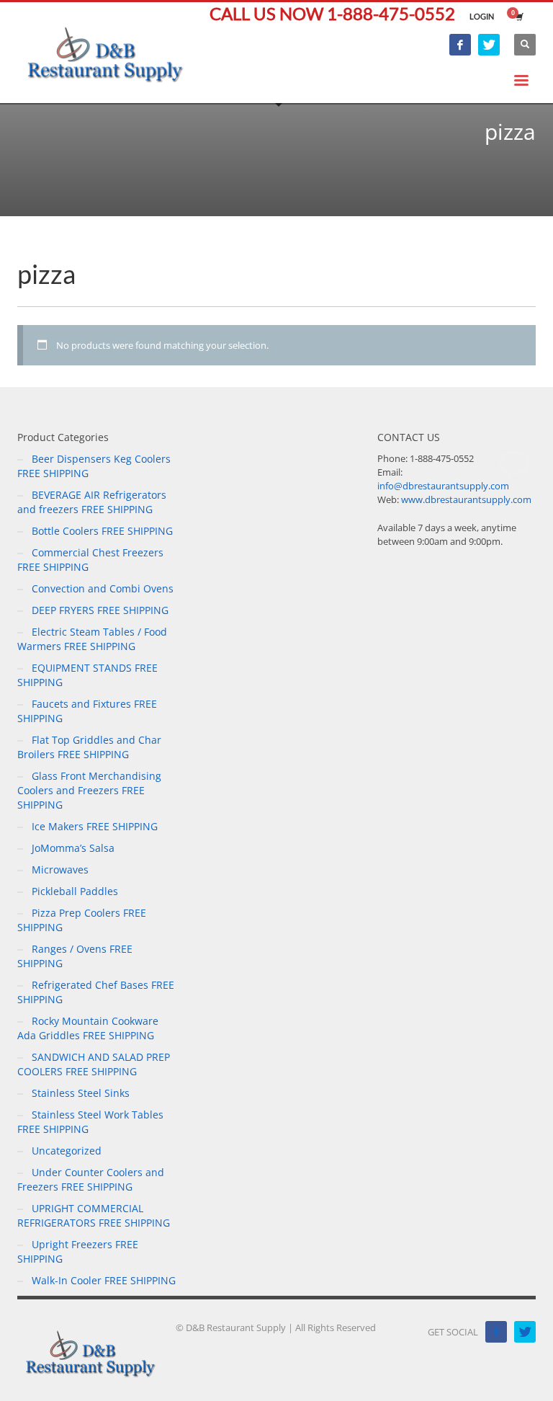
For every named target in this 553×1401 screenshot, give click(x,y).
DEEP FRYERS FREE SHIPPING (100, 610)
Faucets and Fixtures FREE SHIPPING (87, 711)
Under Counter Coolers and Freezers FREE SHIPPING (90, 1179)
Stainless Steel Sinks (81, 1093)
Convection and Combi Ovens (103, 588)
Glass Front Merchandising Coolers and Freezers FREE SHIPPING (89, 790)
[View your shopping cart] (518, 16)
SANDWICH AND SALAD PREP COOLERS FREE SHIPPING (93, 1064)
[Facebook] (460, 44)
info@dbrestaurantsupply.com (443, 485)
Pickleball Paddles (75, 891)
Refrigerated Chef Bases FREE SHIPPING (95, 992)
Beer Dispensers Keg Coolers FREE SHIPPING (94, 466)
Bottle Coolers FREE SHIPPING (102, 531)
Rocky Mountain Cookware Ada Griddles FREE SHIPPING (87, 1028)
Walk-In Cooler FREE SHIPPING (104, 1280)
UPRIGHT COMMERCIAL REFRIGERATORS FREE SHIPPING (93, 1215)
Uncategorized (67, 1150)
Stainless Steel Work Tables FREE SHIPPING (90, 1122)
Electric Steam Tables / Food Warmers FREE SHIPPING (92, 639)
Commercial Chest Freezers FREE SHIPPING (90, 560)
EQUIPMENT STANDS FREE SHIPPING (87, 675)
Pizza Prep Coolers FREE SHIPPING (81, 920)
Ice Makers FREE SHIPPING (95, 826)
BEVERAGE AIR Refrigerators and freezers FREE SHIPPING (91, 502)
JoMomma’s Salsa (73, 848)
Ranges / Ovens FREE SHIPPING (74, 956)
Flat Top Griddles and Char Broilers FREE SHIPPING (89, 747)
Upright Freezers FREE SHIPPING (77, 1251)
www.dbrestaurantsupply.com (466, 499)
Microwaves (60, 869)
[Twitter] (489, 44)
